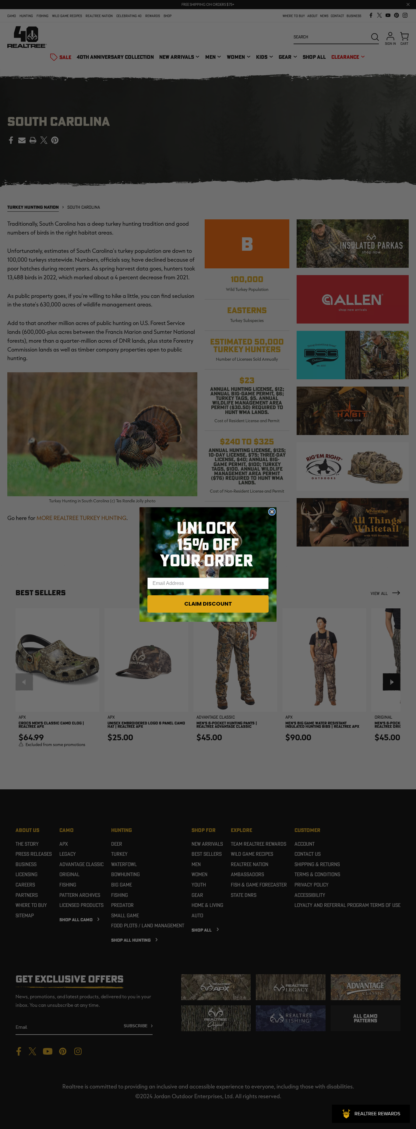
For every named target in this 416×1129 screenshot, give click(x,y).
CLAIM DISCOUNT (208, 603)
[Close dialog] (272, 512)
